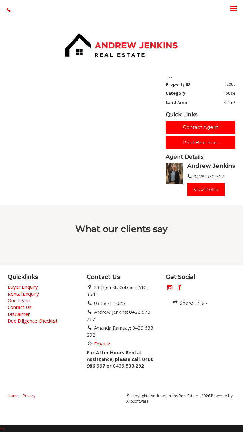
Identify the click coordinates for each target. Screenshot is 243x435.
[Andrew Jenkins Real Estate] (121, 44)
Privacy (29, 396)
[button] (200, 142)
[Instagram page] (171, 288)
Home (13, 396)
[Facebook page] (180, 288)
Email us (103, 343)
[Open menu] (233, 8)
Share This (191, 303)
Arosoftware (137, 401)
